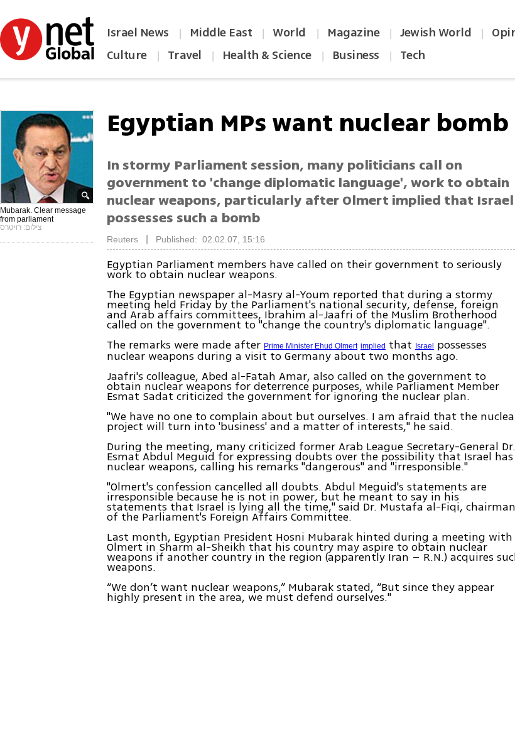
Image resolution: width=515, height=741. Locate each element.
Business (355, 55)
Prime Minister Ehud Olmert (310, 346)
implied (373, 346)
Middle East (221, 32)
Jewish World (435, 32)
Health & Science (267, 55)
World (290, 32)
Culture (127, 55)
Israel (424, 346)
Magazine (353, 32)
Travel (185, 55)
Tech (412, 55)
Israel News (138, 32)
